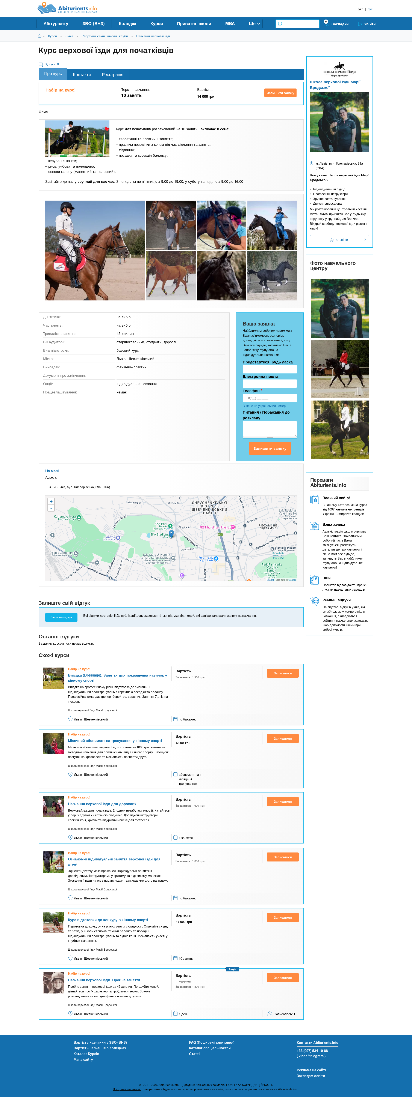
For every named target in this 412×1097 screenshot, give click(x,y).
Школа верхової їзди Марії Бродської (335, 84)
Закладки (340, 23)
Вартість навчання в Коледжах (100, 1047)
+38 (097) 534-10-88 (312, 1050)
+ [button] (51, 501)
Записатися (283, 673)
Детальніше (339, 239)
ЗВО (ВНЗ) (93, 23)
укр (360, 9)
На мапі (52, 470)
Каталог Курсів (86, 1053)
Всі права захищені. (127, 1089)
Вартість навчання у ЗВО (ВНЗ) (100, 1042)
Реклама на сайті (311, 1069)
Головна (40, 36)
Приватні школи (194, 23)
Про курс (53, 73)
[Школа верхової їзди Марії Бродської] (339, 308)
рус (370, 9)
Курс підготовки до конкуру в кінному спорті (108, 919)
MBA (230, 23)
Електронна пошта (260, 376)
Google (292, 579)
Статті (194, 1053)
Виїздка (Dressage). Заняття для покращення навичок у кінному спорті (117, 677)
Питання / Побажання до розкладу (266, 415)
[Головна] (72, 8)
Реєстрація (112, 74)
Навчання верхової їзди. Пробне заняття (104, 979)
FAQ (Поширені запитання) (211, 1042)
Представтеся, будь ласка (268, 362)
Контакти (82, 74)
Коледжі (127, 23)
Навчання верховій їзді (153, 36)
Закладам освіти (311, 1075)
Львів (69, 36)
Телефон (252, 390)
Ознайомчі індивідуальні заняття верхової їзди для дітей (114, 861)
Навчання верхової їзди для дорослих (102, 803)
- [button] (51, 508)
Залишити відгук (61, 617)
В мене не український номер (264, 405)
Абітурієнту (56, 23)
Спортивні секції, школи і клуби (105, 36)
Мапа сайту (83, 1059)
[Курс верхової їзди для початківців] (77, 138)
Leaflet (270, 579)
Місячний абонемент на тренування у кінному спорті (115, 740)
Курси (156, 23)
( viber (302, 1055)
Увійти (370, 23)
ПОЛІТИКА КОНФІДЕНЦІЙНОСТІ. (249, 1085)
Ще (252, 23)
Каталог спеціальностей (210, 1047)
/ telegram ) (317, 1055)
